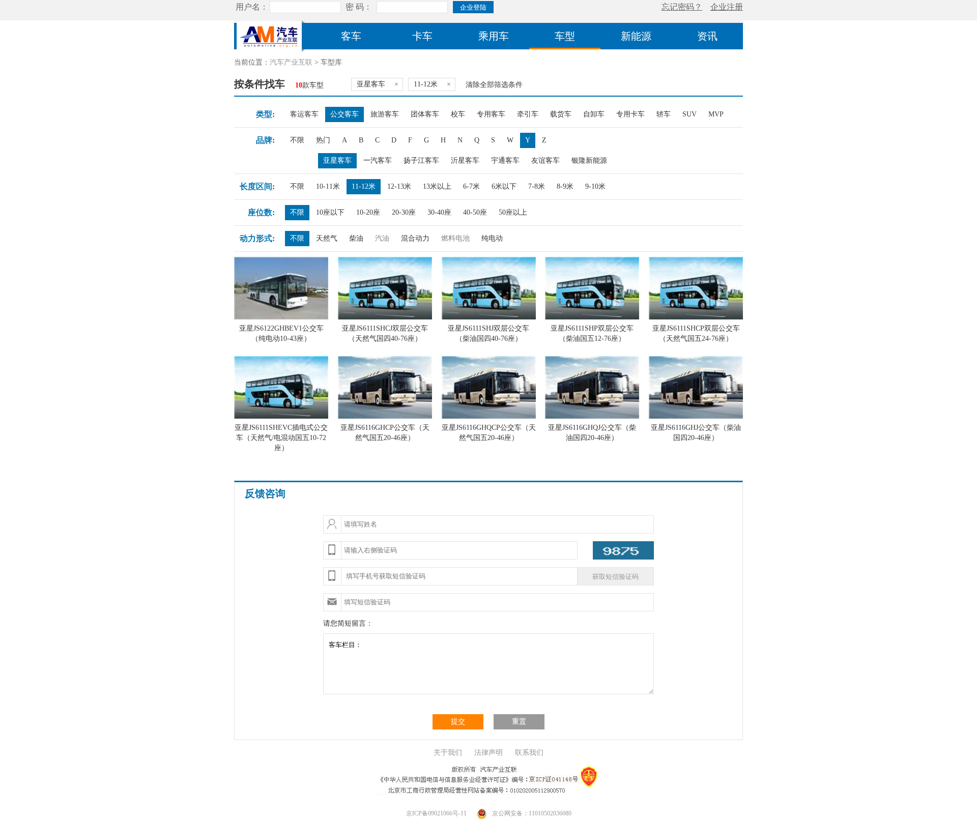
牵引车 (527, 114)
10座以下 (330, 212)
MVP (716, 114)
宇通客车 (505, 160)
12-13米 (399, 186)
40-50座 (475, 212)
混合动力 (415, 238)
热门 (323, 140)
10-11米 (328, 186)
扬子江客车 (421, 160)
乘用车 (493, 36)
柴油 (356, 238)
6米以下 (504, 186)
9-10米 (595, 186)
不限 (297, 140)
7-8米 (536, 186)
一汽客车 (377, 160)
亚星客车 (337, 160)
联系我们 (529, 752)
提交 (458, 721)
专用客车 (491, 114)
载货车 (560, 114)
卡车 (422, 36)
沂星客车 (465, 160)
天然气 (326, 238)
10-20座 (368, 212)
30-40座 (439, 212)
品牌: (265, 140)
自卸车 (594, 114)
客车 (351, 36)
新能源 (636, 36)
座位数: (261, 212)
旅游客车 (384, 114)
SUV (689, 114)
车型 (565, 36)
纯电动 (492, 238)
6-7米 (471, 186)
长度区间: (257, 186)
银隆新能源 (589, 160)
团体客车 (425, 114)
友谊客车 (545, 160)
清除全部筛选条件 (494, 85)
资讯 (707, 36)
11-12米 (364, 186)
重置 (519, 721)
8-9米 (565, 186)
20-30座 (404, 212)
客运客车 (304, 114)
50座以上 (513, 212)
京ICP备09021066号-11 (436, 813)
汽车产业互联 (291, 62)
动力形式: (257, 238)
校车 (458, 114)
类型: (265, 114)
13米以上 (437, 186)
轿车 (663, 114)
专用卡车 (630, 114)
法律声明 (488, 752)
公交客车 (344, 114)
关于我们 (448, 752)
